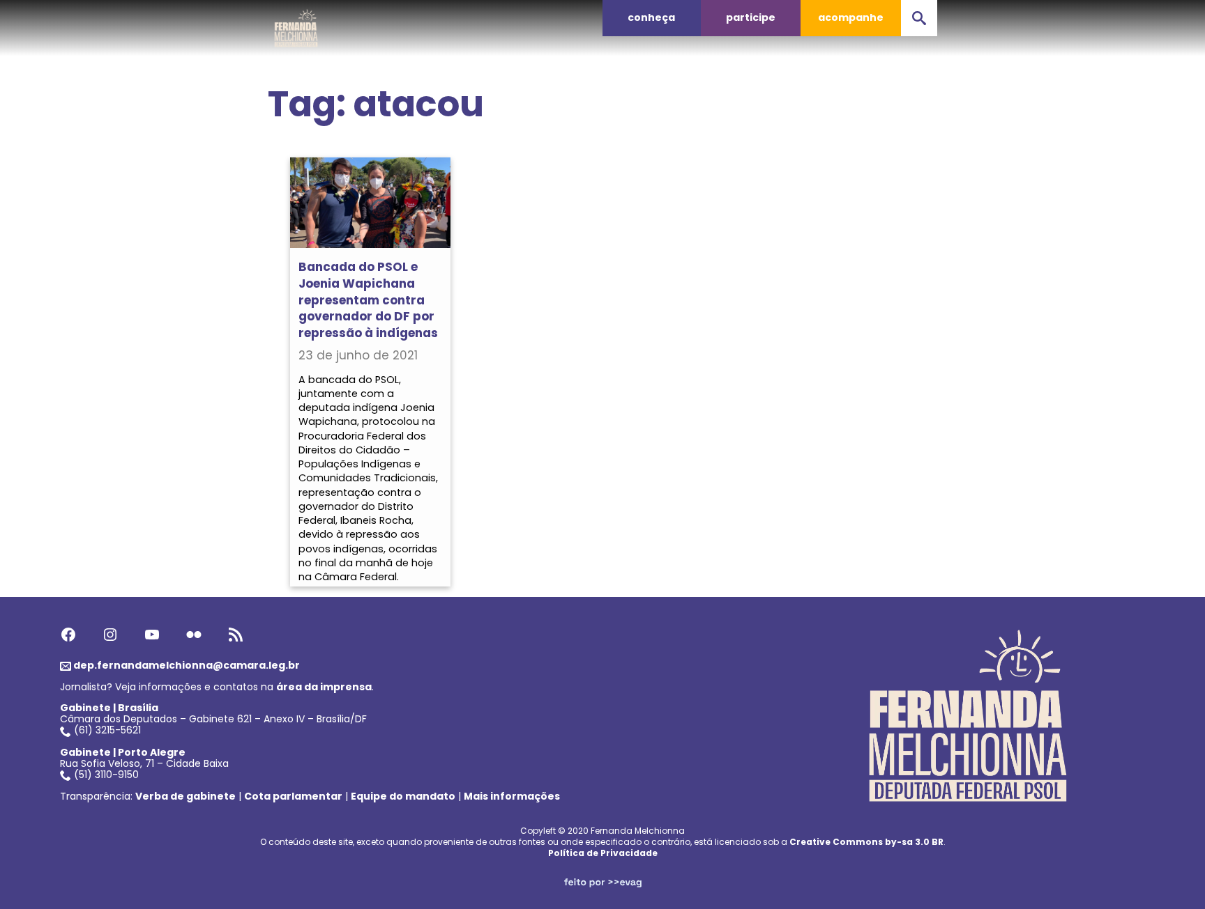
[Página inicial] (296, 24)
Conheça (651, 17)
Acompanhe (851, 17)
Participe (750, 17)
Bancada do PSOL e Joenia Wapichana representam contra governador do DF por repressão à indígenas (368, 299)
